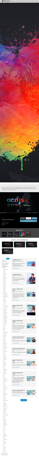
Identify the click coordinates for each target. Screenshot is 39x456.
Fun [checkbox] (3, 375)
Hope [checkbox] (4, 413)
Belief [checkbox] (4, 285)
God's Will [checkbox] (4, 389)
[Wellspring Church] (6, 1)
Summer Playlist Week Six (18, 337)
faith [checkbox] (4, 350)
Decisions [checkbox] (4, 333)
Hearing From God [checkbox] (5, 406)
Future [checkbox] (4, 377)
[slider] (15, 212)
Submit (8, 258)
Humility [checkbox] (4, 416)
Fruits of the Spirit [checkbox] (5, 374)
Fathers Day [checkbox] (5, 359)
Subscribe (35, 218)
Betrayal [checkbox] (4, 288)
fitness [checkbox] (4, 366)
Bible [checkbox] (4, 289)
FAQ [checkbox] (4, 354)
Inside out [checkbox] (4, 421)
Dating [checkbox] (4, 328)
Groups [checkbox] (4, 397)
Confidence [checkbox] (5, 318)
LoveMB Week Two (17, 259)
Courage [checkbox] (4, 324)
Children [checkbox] (4, 300)
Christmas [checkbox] (5, 301)
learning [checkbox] (4, 436)
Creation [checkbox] (4, 325)
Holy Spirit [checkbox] (4, 412)
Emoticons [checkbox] (5, 343)
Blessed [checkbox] (4, 290)
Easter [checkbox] (4, 339)
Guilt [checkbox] (4, 401)
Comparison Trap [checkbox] (5, 314)
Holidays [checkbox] (4, 409)
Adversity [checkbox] (4, 274)
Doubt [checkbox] (4, 337)
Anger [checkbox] (4, 275)
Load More (24, 400)
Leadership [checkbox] (5, 435)
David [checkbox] (4, 329)
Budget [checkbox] (4, 297)
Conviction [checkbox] (5, 321)
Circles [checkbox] (4, 304)
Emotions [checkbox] (4, 344)
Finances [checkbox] (4, 365)
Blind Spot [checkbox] (4, 292)
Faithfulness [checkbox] (5, 351)
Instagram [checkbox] (4, 423)
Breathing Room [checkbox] (5, 296)
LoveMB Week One (17, 274)
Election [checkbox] (4, 340)
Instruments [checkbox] (5, 424)
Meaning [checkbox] (4, 451)
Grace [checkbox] (4, 392)
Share (28, 218)
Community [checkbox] (5, 308)
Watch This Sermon (16, 268)
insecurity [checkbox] (4, 420)
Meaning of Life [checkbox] (5, 453)
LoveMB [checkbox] (4, 447)
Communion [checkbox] (5, 307)
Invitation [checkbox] (4, 425)
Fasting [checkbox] (4, 355)
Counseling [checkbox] (5, 322)
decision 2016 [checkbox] (5, 332)
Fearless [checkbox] (4, 362)
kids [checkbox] (4, 432)
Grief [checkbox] (4, 396)
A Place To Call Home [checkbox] (5, 270)
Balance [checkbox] (4, 282)
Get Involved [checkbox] (5, 381)
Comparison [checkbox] (5, 312)
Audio (23, 218)
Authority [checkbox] (4, 281)
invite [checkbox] (4, 427)
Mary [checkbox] (4, 450)
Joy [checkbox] (3, 431)
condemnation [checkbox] (5, 317)
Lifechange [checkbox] (5, 439)
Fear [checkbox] (4, 361)
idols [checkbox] (4, 417)
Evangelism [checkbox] (5, 347)
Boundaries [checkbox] (5, 293)
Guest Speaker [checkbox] (5, 400)
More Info (4, 224)
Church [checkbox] (4, 303)
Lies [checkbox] (4, 438)
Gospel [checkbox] (4, 390)
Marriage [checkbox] (4, 449)
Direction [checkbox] (4, 336)
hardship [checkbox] (4, 404)
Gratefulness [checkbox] (5, 393)
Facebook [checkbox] (4, 348)
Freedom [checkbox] (4, 370)
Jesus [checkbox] (4, 428)
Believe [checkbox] (4, 286)
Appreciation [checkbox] (5, 277)
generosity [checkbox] (5, 378)
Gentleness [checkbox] (5, 379)
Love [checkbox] (4, 446)
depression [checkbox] (5, 335)
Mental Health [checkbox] (5, 454)
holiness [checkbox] (4, 410)
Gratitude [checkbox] (4, 394)
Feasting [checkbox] (4, 363)
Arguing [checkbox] (4, 278)
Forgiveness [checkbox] (5, 369)
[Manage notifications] (2, 454)
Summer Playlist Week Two (19, 390)
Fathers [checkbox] (4, 358)
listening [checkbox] (4, 442)
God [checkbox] (4, 385)
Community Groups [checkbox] (5, 310)
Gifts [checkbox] (4, 382)
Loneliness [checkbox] (5, 443)
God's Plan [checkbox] (5, 386)
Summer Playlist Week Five (19, 348)
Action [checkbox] (4, 271)
